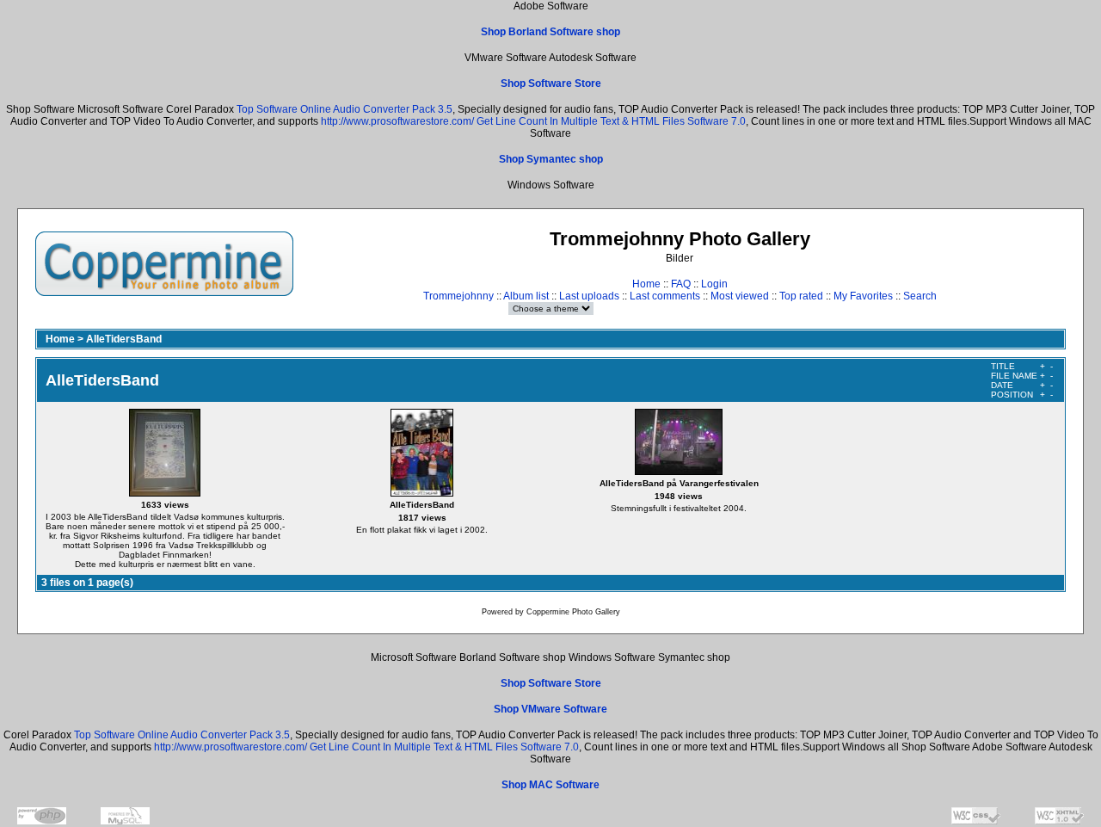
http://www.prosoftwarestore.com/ (397, 121)
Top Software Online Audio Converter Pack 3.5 (344, 109)
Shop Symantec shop (551, 159)
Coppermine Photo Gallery (573, 612)
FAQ (681, 284)
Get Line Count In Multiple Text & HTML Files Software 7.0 (611, 121)
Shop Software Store (551, 83)
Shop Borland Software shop (550, 32)
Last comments (665, 296)
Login (714, 284)
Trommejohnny (458, 296)
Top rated (801, 296)
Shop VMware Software (550, 709)
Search (920, 296)
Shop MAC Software (550, 785)
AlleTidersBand (124, 339)
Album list (526, 296)
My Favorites (863, 296)
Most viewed (739, 296)
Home (646, 284)
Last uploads (589, 296)
